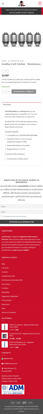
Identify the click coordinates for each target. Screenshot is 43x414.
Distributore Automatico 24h (12, 280)
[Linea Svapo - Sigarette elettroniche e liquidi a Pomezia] (21, 3)
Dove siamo (6, 284)
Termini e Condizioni (9, 312)
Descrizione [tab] (7, 104)
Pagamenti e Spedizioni (10, 296)
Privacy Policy (7, 300)
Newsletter (6, 292)
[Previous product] (7, 70)
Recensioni (5, 304)
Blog (3, 264)
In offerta (5, 288)
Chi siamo (5, 268)
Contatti (5, 272)
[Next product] (3, 70)
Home (4, 61)
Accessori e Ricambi (16, 61)
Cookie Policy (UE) (8, 276)
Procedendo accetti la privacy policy (14, 216)
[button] (3, 3)
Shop (3, 308)
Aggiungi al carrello (24, 91)
